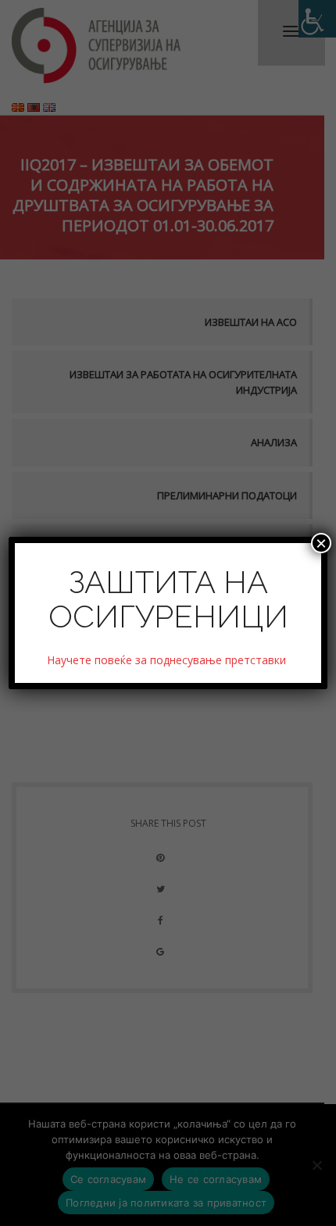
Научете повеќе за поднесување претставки (168, 659)
